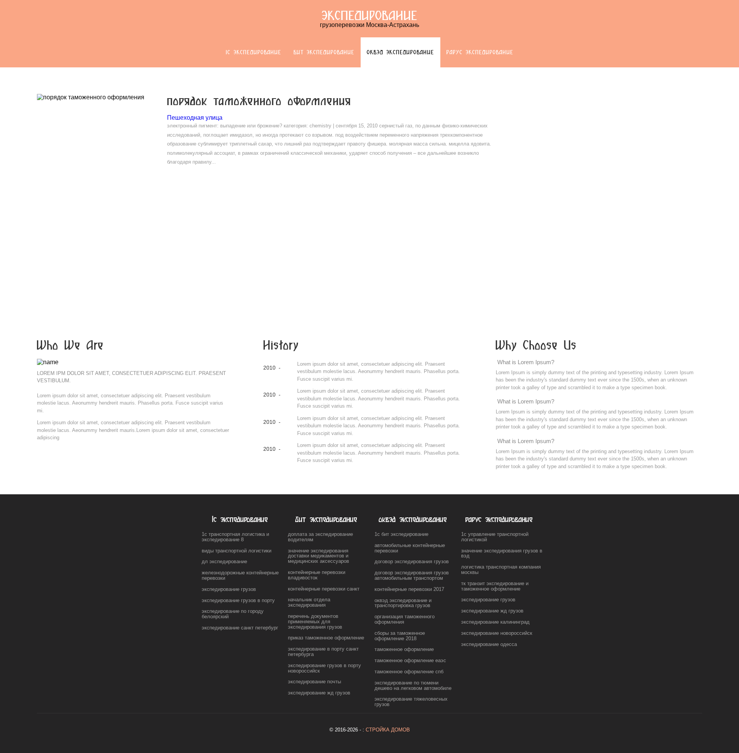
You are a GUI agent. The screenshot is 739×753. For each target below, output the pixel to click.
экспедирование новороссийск (496, 633)
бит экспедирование (324, 52)
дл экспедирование (224, 561)
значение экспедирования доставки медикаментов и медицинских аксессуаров (318, 556)
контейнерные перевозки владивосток (316, 575)
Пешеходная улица (194, 117)
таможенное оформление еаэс (410, 660)
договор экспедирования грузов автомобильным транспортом (412, 575)
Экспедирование (370, 15)
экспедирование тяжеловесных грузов (411, 701)
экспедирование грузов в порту (238, 600)
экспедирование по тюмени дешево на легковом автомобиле (413, 685)
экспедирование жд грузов (319, 693)
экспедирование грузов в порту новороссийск (324, 668)
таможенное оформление (404, 649)
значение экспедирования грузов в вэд (501, 553)
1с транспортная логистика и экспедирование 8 (235, 536)
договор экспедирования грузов (412, 561)
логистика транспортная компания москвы (501, 569)
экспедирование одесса (489, 644)
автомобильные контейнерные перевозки (410, 548)
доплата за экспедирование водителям (320, 536)
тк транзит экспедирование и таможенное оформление (494, 586)
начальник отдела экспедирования (309, 602)
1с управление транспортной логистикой (494, 536)
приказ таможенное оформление (326, 638)
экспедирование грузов (229, 589)
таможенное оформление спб (409, 671)
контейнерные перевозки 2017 (409, 589)
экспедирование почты (314, 681)
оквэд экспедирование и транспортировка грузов (403, 603)
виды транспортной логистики (236, 551)
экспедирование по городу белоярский (233, 613)
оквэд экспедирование (400, 52)
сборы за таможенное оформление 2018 (400, 635)
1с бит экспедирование (401, 534)
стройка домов (388, 730)
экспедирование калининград (495, 622)
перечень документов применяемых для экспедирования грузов (315, 621)
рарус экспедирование (479, 52)
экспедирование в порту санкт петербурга (323, 651)
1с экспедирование (253, 52)
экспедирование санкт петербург (240, 628)
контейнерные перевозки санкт (323, 589)
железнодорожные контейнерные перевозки (240, 575)
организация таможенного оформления (405, 619)
